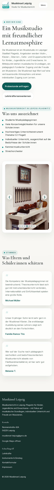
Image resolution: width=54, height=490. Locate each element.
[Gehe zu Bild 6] (31, 226)
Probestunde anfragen (17, 86)
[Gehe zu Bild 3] (24, 226)
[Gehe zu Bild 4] (27, 226)
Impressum (7, 467)
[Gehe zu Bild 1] (20, 226)
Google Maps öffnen (11, 441)
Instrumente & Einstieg (12, 458)
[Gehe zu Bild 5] (29, 226)
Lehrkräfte (6, 453)
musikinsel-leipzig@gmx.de (14, 435)
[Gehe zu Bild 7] (34, 226)
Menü (43, 5)
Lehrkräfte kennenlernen (18, 96)
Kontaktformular (9, 462)
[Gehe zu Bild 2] (22, 226)
